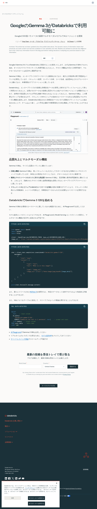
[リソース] (12, 437)
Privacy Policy (67, 374)
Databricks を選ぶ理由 (13, 421)
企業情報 (8, 442)
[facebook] (9, 478)
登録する (73, 367)
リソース (8, 437)
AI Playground (16, 332)
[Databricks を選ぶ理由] (22, 421)
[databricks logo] (11, 416)
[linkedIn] (6, 478)
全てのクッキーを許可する (36, 503)
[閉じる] (57, 483)
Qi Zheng (70, 41)
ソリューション (10, 432)
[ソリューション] (16, 431)
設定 (12, 498)
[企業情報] (12, 442)
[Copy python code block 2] (84, 247)
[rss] (16, 478)
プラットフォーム (18, 14)
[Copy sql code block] (84, 306)
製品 (40, 19)
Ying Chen (25, 41)
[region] (31, 494)
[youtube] (23, 478)
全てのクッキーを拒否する (36, 498)
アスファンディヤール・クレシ (54, 41)
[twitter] (13, 478)
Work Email (23, 363)
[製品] (9, 426)
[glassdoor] (19, 478)
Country (46, 363)
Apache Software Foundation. (73, 488)
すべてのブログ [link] (7, 14)
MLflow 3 (33, 292)
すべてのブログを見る (48, 386)
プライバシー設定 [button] (62, 496)
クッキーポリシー (30, 488)
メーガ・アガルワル (36, 41)
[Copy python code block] (84, 224)
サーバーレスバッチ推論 (20, 339)
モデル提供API (46, 336)
